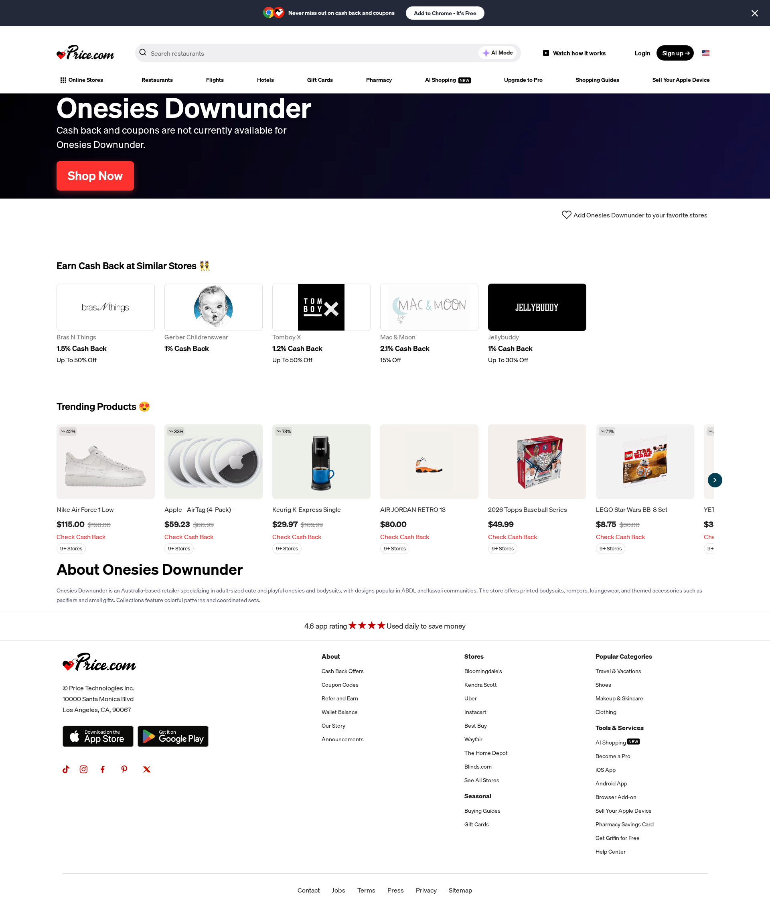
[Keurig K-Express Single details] (321, 461)
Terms (366, 890)
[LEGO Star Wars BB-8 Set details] (645, 461)
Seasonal (477, 795)
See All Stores (481, 780)
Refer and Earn (340, 698)
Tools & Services (620, 727)
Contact (309, 890)
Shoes (603, 684)
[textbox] (705, 53)
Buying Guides (482, 810)
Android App (611, 783)
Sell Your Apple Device (681, 79)
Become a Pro (613, 756)
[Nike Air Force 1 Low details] (106, 461)
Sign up (673, 53)
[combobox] (328, 53)
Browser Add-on (616, 797)
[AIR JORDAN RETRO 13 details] (429, 461)
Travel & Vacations (618, 671)
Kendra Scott (480, 684)
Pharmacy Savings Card (625, 824)
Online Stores (86, 79)
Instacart (475, 712)
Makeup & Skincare (619, 698)
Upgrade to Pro (523, 79)
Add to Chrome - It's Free (445, 13)
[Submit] (143, 54)
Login (642, 53)
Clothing (606, 712)
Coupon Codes (340, 684)
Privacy (426, 890)
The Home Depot (486, 753)
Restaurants (157, 79)
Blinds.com (478, 766)
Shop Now (95, 175)
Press (395, 890)
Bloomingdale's (483, 671)
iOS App (606, 769)
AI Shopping (441, 79)
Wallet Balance (340, 712)
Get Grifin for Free (618, 838)
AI (502, 52)
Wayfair (473, 739)
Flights (215, 79)
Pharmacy (379, 79)
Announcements (343, 739)
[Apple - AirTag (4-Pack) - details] (213, 461)
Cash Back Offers (343, 671)
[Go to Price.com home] (85, 53)
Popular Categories (624, 656)
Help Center (611, 851)
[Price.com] (99, 679)
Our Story (333, 725)
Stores (474, 656)
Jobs (338, 890)
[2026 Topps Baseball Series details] (537, 461)
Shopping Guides (597, 79)
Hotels (265, 79)
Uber (470, 698)
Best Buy (475, 725)
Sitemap (460, 890)
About (331, 656)
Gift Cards (320, 79)
